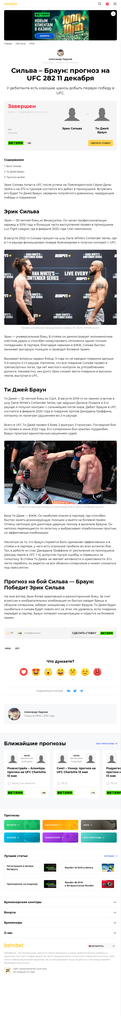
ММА (32, 43)
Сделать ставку (100, 143)
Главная (8, 43)
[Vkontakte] (68, 691)
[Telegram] (81, 691)
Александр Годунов (60, 59)
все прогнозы (105, 743)
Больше (109, 856)
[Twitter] (75, 691)
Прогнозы (21, 43)
